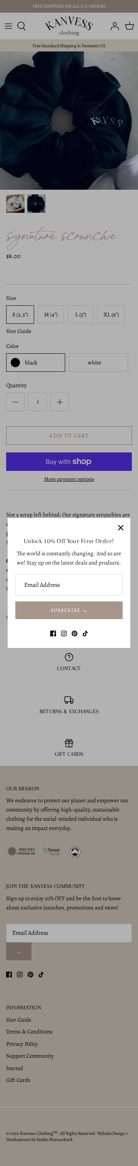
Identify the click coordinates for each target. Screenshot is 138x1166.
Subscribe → (69, 610)
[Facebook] (53, 633)
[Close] (120, 527)
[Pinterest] (74, 633)
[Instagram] (64, 633)
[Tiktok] (85, 633)
